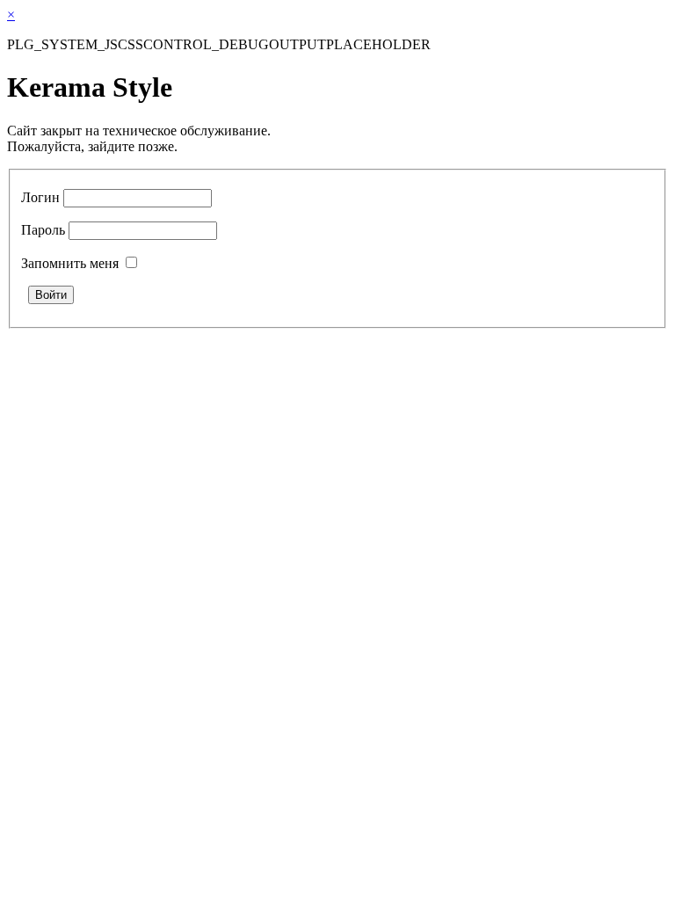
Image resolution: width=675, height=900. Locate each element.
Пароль (43, 229)
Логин (40, 197)
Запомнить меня (70, 263)
